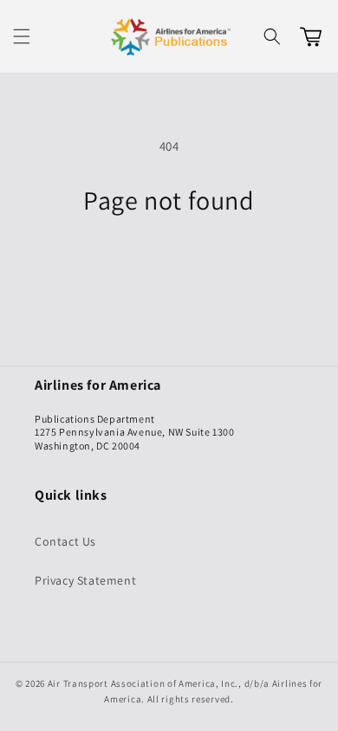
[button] (22, 36)
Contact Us (65, 541)
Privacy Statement (85, 580)
